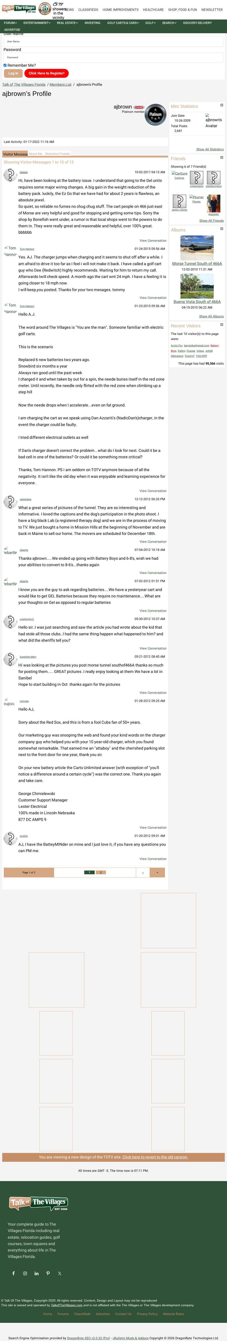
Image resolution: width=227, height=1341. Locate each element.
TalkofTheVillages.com (66, 1305)
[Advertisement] (56, 919)
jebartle (24, 550)
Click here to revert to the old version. (155, 1157)
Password (12, 50)
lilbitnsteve (177, 356)
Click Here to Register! (46, 73)
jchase (200, 351)
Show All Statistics (210, 149)
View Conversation (153, 240)
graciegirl (213, 214)
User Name (13, 34)
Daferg (181, 351)
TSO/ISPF (201, 356)
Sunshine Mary (28, 657)
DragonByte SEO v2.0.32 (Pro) (88, 1338)
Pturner (196, 202)
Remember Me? (22, 65)
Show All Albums (211, 316)
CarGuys (179, 178)
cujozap (24, 701)
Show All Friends (212, 220)
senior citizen (179, 210)
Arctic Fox (177, 346)
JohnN (209, 351)
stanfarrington (214, 186)
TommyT (190, 356)
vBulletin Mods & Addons (131, 1338)
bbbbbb (24, 172)
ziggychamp (196, 186)
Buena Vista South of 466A (197, 302)
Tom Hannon (27, 249)
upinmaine (25, 499)
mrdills (24, 836)
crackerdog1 (27, 619)
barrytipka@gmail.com (196, 346)
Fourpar (191, 351)
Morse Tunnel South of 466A (197, 264)
